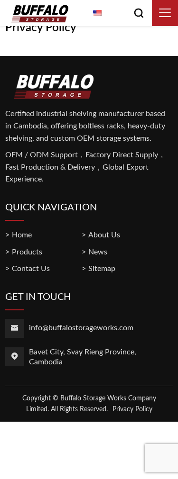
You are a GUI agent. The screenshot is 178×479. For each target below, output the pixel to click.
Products (27, 252)
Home (22, 235)
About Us (104, 235)
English (116, 14)
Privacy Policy (132, 409)
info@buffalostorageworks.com (81, 328)
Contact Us (31, 268)
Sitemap (101, 268)
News (97, 252)
